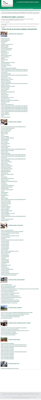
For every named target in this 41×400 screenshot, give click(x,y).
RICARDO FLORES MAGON (6, 210)
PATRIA (2, 191)
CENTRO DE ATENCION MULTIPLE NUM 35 (10, 368)
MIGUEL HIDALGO (4, 254)
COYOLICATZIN (4, 72)
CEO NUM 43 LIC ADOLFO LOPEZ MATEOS (9, 329)
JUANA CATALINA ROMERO (6, 48)
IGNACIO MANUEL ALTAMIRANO (7, 294)
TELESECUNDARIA (5, 234)
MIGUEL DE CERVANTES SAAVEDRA (8, 68)
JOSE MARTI (3, 103)
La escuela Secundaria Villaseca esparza (28, 2)
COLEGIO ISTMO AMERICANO (7, 219)
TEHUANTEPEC (4, 184)
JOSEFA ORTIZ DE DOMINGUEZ (7, 178)
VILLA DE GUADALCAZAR (6, 129)
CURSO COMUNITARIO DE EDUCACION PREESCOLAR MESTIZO (14, 69)
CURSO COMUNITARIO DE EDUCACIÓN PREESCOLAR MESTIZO (14, 75)
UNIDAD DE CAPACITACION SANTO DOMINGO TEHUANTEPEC (14, 327)
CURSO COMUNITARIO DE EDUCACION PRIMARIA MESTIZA (13, 126)
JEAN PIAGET (4, 93)
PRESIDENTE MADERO (6, 171)
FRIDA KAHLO (4, 51)
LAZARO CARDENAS (5, 40)
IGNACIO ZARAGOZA (5, 143)
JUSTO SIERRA (4, 41)
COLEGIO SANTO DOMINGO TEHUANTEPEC (10, 300)
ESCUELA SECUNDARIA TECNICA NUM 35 (9, 273)
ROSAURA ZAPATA (5, 52)
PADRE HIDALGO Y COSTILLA (7, 79)
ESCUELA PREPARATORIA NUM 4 (8, 287)
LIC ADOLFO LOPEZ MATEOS (7, 44)
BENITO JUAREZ (4, 59)
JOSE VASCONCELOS (5, 80)
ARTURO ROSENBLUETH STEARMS (8, 332)
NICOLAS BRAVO (4, 147)
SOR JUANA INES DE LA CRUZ (7, 97)
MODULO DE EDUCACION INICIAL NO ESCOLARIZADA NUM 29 (14, 351)
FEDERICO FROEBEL (5, 101)
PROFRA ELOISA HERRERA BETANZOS (9, 181)
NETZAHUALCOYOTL (5, 87)
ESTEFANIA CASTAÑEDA (6, 65)
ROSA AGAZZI (4, 90)
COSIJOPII (3, 196)
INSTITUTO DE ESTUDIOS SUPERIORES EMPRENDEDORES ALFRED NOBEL (17, 312)
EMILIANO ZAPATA (5, 45)
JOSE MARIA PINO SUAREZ (6, 168)
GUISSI (2, 115)
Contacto (13, 397)
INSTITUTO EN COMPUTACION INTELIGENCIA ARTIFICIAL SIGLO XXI (15, 330)
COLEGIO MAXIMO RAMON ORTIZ (8, 128)
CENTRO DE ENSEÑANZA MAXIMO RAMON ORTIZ (11, 297)
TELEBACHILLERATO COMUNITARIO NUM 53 (10, 301)
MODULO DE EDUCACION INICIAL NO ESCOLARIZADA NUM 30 (14, 346)
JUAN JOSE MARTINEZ (5, 117)
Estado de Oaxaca (10, 8)
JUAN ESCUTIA (4, 54)
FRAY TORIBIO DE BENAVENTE (7, 291)
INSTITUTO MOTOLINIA (5, 131)
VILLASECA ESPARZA (5, 237)
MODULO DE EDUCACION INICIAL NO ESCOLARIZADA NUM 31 (14, 344)
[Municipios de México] (6, 3)
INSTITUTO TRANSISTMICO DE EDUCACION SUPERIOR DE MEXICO (15, 314)
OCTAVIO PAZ (4, 157)
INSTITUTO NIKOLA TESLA (6, 284)
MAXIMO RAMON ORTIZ (6, 265)
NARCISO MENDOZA (5, 114)
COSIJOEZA (3, 258)
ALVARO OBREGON (5, 139)
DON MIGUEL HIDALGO (5, 206)
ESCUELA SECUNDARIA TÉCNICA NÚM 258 (10, 233)
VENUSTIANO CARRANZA (6, 161)
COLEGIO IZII (3, 263)
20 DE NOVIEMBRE (5, 136)
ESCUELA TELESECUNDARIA (7, 230)
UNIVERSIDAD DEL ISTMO (6, 318)
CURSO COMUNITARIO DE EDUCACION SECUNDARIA (12, 231)
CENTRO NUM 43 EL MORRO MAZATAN (9, 290)
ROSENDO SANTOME (5, 153)
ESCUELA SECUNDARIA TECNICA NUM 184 (10, 235)
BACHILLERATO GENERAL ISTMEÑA (8, 286)
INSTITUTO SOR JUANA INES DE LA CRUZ (9, 251)
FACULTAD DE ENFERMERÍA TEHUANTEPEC (10, 316)
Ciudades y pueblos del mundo (22, 397)
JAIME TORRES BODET (6, 252)
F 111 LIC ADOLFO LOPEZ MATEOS (8, 334)
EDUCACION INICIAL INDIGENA (7, 343)
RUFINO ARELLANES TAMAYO (7, 174)
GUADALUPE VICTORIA (6, 73)
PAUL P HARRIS (4, 142)
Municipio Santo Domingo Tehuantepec (20, 8)
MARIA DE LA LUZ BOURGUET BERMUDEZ (10, 100)
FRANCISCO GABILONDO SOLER (8, 86)
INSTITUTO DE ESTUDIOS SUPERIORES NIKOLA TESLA (12, 315)
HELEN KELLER (4, 76)
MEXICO (2, 175)
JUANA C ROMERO (5, 89)
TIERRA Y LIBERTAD (5, 160)
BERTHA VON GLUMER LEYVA (7, 104)
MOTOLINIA (3, 238)
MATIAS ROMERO (4, 47)
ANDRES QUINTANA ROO (6, 55)
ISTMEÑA (3, 58)
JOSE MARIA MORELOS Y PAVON (8, 62)
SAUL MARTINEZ (4, 205)
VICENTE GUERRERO (5, 146)
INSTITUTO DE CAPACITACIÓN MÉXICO (9, 333)
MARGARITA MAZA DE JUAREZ (7, 150)
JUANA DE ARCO (4, 96)
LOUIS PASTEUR (4, 249)
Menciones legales (7, 397)
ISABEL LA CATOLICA (5, 164)
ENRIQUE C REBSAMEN (6, 82)
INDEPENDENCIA (4, 192)
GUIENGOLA (3, 182)
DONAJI (2, 61)
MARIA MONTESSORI (5, 38)
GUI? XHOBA (3, 66)
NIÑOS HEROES (4, 163)
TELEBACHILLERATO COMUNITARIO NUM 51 (10, 293)
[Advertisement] (20, 380)
